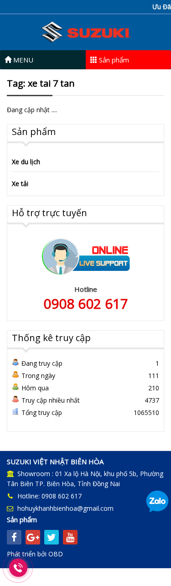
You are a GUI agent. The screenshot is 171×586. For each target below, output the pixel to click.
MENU (22, 59)
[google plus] (33, 537)
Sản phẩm (113, 59)
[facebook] (14, 537)
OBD (55, 554)
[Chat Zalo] (157, 501)
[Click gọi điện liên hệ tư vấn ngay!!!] (18, 568)
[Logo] (85, 31)
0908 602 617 (85, 303)
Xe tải (20, 183)
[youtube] (70, 537)
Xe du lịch (26, 161)
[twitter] (51, 537)
